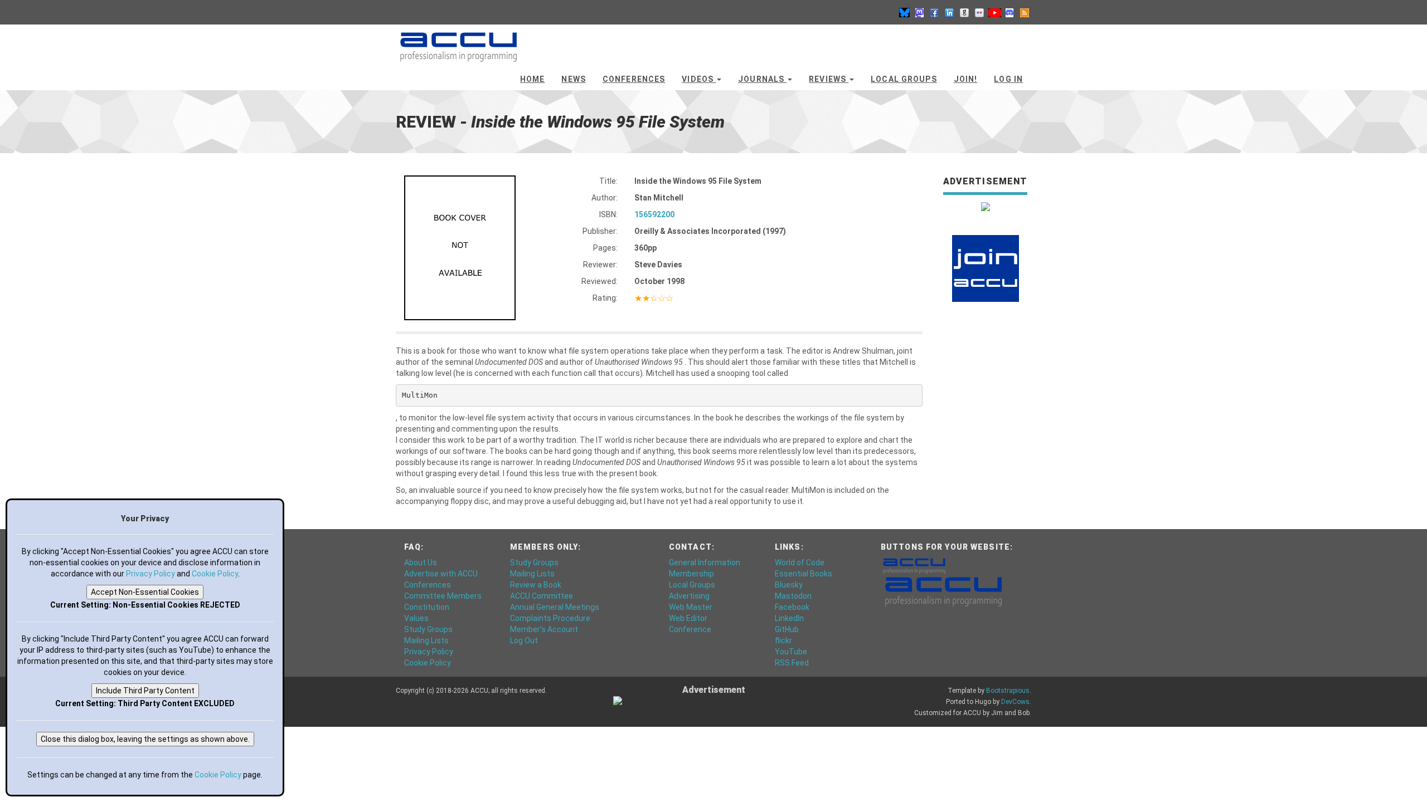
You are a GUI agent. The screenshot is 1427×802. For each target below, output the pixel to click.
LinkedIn (789, 618)
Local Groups (903, 79)
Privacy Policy (428, 651)
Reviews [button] (828, 79)
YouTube (791, 651)
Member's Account (544, 629)
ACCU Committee (541, 595)
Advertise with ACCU (441, 573)
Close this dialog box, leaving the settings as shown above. (145, 739)
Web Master (690, 607)
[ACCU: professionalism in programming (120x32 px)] (914, 565)
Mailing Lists (426, 640)
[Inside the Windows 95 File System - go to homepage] (458, 42)
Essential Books (803, 573)
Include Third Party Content (145, 690)
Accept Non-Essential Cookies (145, 592)
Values (416, 618)
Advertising (689, 595)
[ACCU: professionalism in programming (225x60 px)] (943, 590)
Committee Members (443, 595)
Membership (691, 573)
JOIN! (966, 79)
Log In (1008, 79)
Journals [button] (762, 79)
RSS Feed (792, 662)
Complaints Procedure (550, 618)
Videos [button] (699, 79)
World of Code (799, 562)
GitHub (787, 629)
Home (532, 79)
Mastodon (793, 595)
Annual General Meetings (554, 607)
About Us (420, 562)
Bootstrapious (1008, 691)
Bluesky (789, 584)
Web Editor (688, 618)
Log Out (524, 640)
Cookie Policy (427, 662)
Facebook (792, 607)
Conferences (634, 79)
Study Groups (428, 629)
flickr (783, 640)
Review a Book (535, 584)
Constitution (426, 607)
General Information (704, 562)
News (573, 79)
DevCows (1015, 702)
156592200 (654, 214)
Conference (690, 629)
